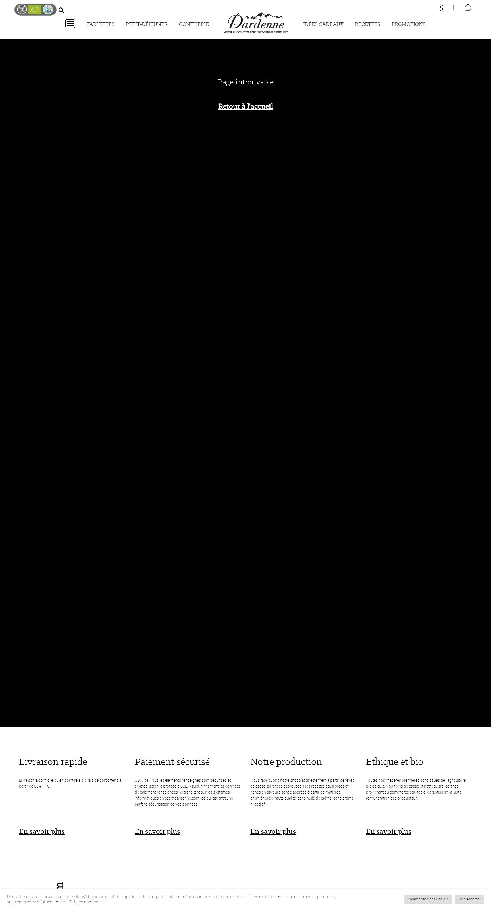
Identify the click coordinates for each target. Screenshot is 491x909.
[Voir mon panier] (468, 7)
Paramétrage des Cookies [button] (428, 899)
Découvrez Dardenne (6, 389)
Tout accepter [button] (469, 899)
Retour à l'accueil (245, 106)
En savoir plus (42, 831)
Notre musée (484, 380)
